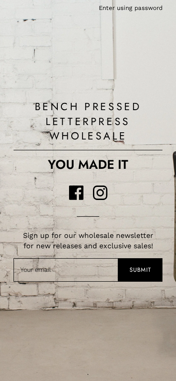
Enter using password (130, 8)
